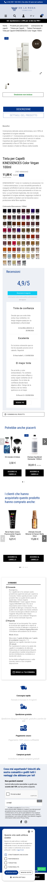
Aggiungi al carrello (12, 473)
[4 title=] (14, 460)
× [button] (32, 831)
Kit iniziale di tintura (12, 457)
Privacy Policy (25, 807)
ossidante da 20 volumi (28, 631)
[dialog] (18, 855)
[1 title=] (10, 460)
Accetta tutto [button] (11, 872)
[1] (3, 172)
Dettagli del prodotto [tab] (23, 115)
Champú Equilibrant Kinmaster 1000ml (34, 458)
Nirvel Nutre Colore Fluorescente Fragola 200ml (12, 534)
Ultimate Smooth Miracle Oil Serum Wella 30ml (34, 534)
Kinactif (33, 650)
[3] (9, 172)
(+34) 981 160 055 (13, 2)
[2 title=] (11, 460)
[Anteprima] (12, 454)
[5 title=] (15, 460)
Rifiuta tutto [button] (26, 872)
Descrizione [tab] (23, 109)
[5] (14, 172)
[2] (6, 172)
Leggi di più (20, 850)
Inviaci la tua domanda (25, 672)
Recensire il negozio (23, 293)
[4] (11, 172)
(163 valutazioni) (21, 172)
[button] (22, 481)
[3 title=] (12, 460)
